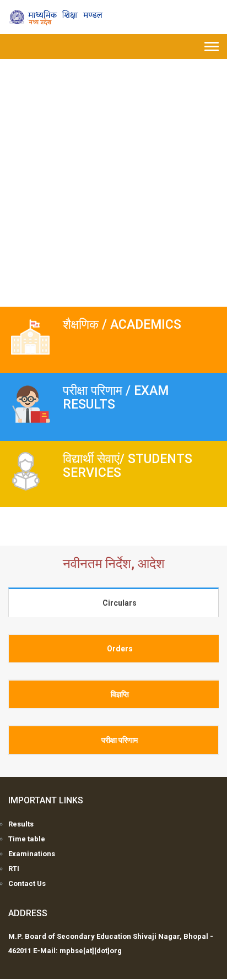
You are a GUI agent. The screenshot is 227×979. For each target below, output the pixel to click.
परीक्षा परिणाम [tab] (119, 740)
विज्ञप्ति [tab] (120, 694)
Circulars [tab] (119, 603)
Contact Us (27, 883)
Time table (26, 839)
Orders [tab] (120, 648)
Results (21, 824)
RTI (13, 868)
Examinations (31, 854)
